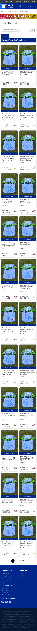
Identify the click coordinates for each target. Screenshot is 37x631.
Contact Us (5, 573)
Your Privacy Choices (8, 578)
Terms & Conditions (7, 580)
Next (22, 561)
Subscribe (18, 1)
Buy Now (23, 573)
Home (2, 11)
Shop (33, 1)
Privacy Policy (5, 576)
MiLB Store (5, 590)
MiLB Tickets (5, 595)
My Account (24, 576)
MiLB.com (26, 1)
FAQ (2, 582)
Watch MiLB (5, 592)
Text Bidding (9, 1)
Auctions (8, 11)
